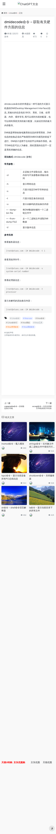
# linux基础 (25, 322)
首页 (5, 13)
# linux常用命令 (12, 327)
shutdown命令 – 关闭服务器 (41, 477)
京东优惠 (35, 762)
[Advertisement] (28, 73)
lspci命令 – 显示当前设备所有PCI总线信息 (13, 477)
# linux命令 (40, 318)
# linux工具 (37, 322)
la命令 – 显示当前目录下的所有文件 (41, 509)
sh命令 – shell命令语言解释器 (13, 509)
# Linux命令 (15, 318)
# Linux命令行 (11, 322)
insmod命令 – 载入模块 (12, 443)
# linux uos (27, 318)
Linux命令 (13, 13)
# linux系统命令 (28, 327)
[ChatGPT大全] (28, 4)
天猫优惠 (47, 762)
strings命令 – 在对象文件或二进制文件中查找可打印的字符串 (41, 445)
